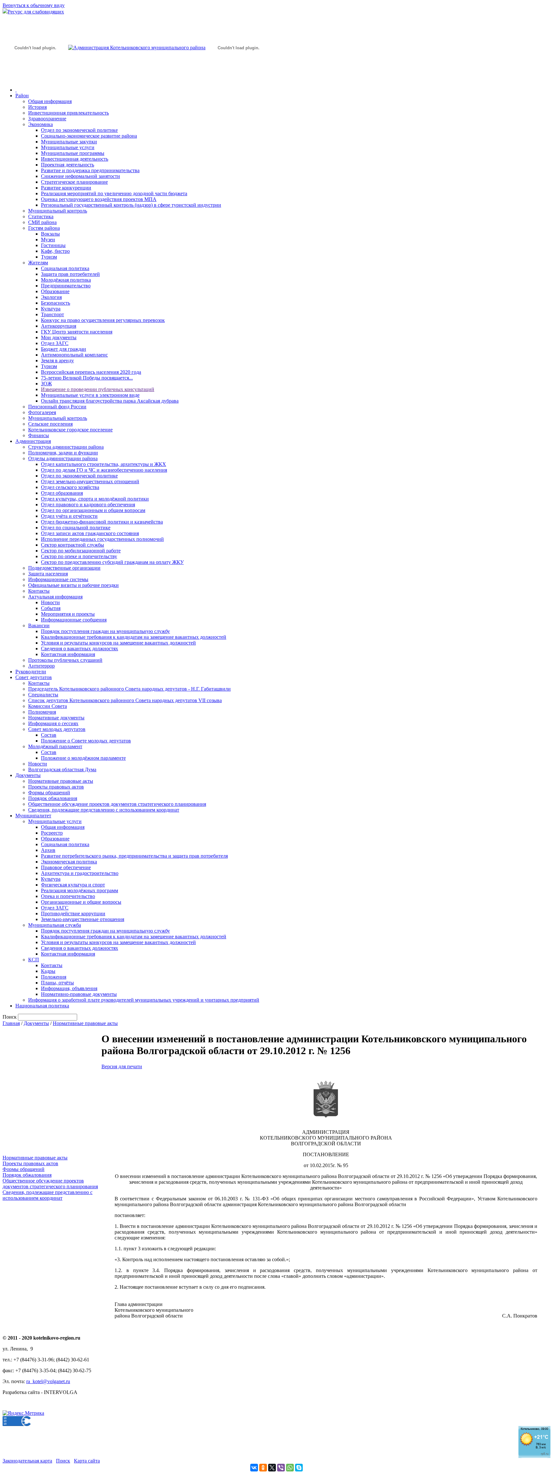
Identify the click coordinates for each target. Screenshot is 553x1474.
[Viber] (281, 1467)
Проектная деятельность (67, 164)
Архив (48, 850)
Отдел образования (62, 493)
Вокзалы (50, 233)
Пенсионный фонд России (57, 406)
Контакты (39, 591)
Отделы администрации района (63, 458)
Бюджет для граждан (63, 349)
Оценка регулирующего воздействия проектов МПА (98, 199)
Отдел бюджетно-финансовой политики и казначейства (102, 522)
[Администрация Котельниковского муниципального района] (35, 78)
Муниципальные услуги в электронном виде (90, 395)
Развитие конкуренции (66, 187)
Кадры (48, 971)
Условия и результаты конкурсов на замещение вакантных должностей (118, 642)
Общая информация (50, 101)
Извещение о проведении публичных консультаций (97, 389)
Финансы (38, 435)
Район (22, 95)
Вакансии (39, 625)
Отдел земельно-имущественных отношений (90, 481)
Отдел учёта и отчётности (69, 516)
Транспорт (52, 314)
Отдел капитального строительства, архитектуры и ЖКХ (103, 464)
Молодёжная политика (66, 280)
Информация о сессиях (53, 723)
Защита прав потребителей (70, 274)
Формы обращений (49, 792)
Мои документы (58, 337)
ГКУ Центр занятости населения (76, 331)
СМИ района (42, 222)
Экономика (40, 124)
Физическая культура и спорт (73, 884)
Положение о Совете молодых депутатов (86, 740)
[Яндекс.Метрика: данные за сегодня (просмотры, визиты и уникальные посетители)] (23, 1413)
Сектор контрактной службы (72, 545)
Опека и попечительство (68, 896)
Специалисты (43, 694)
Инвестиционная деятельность (74, 159)
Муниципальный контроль (57, 210)
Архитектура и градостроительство (79, 873)
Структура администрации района (66, 447)
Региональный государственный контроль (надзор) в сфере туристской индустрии (131, 205)
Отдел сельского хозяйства (70, 487)
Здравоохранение (47, 118)
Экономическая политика (69, 861)
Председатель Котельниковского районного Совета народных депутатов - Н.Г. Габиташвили (129, 689)
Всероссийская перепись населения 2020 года (91, 372)
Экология (51, 297)
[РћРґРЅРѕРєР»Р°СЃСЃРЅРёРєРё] (263, 1467)
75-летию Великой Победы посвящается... (87, 378)
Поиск (63, 1460)
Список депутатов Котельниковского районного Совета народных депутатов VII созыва (125, 700)
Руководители (30, 671)
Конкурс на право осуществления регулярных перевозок (103, 320)
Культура (50, 308)
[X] (272, 1467)
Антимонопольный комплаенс (74, 354)
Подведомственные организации (64, 568)
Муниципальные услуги (67, 147)
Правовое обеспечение (66, 867)
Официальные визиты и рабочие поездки (73, 585)
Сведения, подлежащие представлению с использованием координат (103, 810)
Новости (50, 602)
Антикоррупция (58, 326)
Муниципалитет (33, 815)
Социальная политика (65, 268)
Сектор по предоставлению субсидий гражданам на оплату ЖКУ (112, 562)
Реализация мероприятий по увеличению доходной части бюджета (114, 193)
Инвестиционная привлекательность (68, 113)
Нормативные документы (56, 717)
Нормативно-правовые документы (79, 994)
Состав (48, 735)
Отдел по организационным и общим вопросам (93, 510)
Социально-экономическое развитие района (89, 136)
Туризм (49, 257)
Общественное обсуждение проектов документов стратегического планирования (117, 804)
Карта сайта (87, 1460)
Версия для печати (121, 1066)
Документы (28, 775)
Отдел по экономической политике (79, 130)
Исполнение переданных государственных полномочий (102, 539)
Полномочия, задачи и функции (63, 452)
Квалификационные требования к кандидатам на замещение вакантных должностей (133, 637)
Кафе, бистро (55, 251)
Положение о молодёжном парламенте (83, 758)
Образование (55, 291)
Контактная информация (68, 654)
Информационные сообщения (74, 619)
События (50, 608)
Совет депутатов (33, 677)
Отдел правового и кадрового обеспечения (88, 504)
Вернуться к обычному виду (34, 5)
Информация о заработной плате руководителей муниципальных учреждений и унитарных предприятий (143, 1000)
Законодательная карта (27, 1460)
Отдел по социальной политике (75, 527)
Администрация (33, 441)
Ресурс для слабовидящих (36, 11)
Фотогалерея (42, 412)
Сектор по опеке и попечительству (79, 556)
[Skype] (299, 1467)
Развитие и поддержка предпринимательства (90, 170)
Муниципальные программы (72, 153)
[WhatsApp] (290, 1467)
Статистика (40, 216)
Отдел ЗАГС (54, 343)
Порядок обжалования (52, 798)
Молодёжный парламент (55, 746)
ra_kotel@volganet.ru (48, 1381)
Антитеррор (41, 666)
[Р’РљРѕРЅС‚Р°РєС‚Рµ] (254, 1467)
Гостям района (44, 228)
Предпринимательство (66, 285)
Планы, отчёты (57, 982)
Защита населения (48, 573)
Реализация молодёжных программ (79, 890)
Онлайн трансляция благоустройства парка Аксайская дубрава (110, 401)
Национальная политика (42, 1005)
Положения (53, 977)
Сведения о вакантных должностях (79, 648)
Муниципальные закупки (69, 141)
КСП (33, 959)
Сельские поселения (50, 424)
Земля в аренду (57, 360)
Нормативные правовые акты (60, 781)
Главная (11, 1023)
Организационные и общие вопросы (81, 902)
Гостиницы (53, 245)
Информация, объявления (69, 988)
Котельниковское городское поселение (70, 429)
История (37, 107)
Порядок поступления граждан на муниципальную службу (105, 631)
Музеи (48, 239)
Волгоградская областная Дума (62, 769)
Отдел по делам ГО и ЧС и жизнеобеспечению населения (104, 470)
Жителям (38, 262)
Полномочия (42, 712)
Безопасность (55, 303)
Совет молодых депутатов (56, 729)
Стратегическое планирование (74, 182)
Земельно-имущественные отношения (82, 919)
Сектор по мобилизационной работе (81, 550)
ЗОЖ (46, 383)
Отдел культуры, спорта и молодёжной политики (95, 498)
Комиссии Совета (47, 706)
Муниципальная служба (54, 925)
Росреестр (52, 833)
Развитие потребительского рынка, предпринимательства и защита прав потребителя (134, 856)
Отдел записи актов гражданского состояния (90, 533)
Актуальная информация (55, 596)
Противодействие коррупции (73, 913)
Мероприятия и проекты (68, 614)
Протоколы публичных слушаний (65, 660)
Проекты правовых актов (56, 786)
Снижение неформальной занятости (80, 176)
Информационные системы (58, 579)
